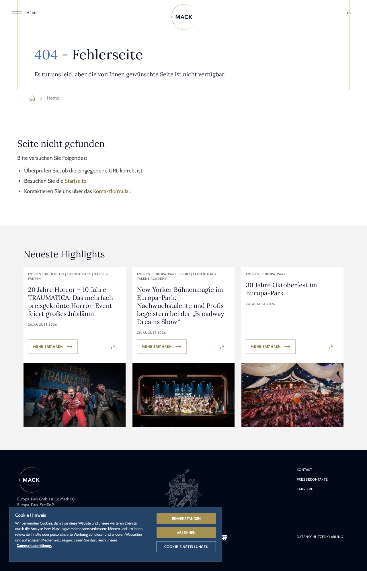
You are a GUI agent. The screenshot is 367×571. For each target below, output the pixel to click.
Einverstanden (186, 518)
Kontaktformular (111, 191)
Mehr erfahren (48, 346)
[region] (115, 534)
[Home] (183, 17)
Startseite (75, 181)
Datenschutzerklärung (320, 537)
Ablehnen (186, 532)
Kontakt (305, 469)
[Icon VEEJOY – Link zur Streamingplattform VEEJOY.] (223, 538)
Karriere (305, 489)
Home (53, 98)
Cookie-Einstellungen (186, 546)
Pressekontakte (312, 479)
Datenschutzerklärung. (34, 545)
